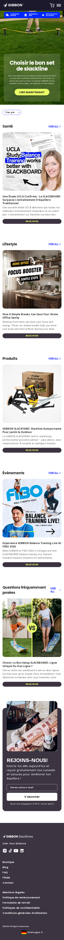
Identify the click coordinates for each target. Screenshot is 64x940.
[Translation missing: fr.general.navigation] (59, 5)
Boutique (8, 862)
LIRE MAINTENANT (32, 92)
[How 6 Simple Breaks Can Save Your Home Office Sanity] (32, 279)
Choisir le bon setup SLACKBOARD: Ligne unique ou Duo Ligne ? (30, 664)
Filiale (6, 877)
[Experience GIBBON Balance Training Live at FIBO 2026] (32, 508)
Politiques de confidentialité (21, 908)
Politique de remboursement (21, 897)
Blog (5, 867)
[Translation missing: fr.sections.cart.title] (52, 5)
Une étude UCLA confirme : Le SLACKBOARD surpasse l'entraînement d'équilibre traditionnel (32, 200)
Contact (8, 882)
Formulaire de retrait (16, 902)
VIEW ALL (53, 126)
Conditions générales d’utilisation (25, 913)
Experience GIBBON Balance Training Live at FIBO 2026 (32, 544)
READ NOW (32, 221)
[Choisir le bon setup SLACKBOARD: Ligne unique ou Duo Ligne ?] (32, 628)
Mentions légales (14, 892)
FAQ (5, 872)
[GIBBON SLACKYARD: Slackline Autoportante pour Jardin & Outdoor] (32, 394)
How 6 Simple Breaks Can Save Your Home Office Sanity (30, 316)
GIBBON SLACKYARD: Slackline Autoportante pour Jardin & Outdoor (32, 430)
